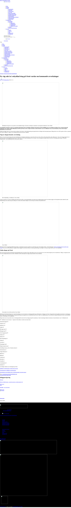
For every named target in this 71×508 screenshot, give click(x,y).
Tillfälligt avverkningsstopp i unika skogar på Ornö (9, 368)
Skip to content (2, 0)
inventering (8, 374)
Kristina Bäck (2, 398)
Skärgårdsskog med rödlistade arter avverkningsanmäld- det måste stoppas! (13, 372)
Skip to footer (7, 0)
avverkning (4, 374)
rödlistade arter (14, 374)
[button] (8, 38)
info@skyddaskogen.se (7, 410)
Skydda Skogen (3, 506)
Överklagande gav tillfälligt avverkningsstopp (8, 370)
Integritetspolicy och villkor (17, 506)
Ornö (11, 374)
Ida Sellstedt (9, 409)
